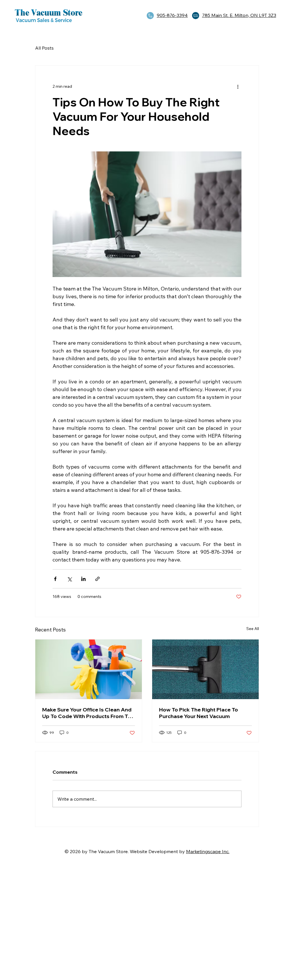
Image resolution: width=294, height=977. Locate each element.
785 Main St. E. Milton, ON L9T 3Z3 (239, 15)
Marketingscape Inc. (207, 851)
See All (252, 628)
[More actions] (238, 86)
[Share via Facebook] (55, 579)
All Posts (44, 48)
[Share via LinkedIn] (83, 579)
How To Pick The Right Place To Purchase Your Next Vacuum (198, 712)
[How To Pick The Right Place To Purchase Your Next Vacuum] (205, 669)
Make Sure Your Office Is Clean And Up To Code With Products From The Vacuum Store (88, 712)
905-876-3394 (172, 15)
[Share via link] (97, 579)
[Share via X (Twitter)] (69, 579)
